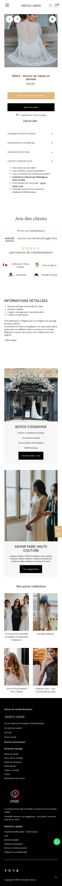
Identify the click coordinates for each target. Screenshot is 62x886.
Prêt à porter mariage (13, 758)
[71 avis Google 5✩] (37, 265)
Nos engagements (31, 569)
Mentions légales (11, 840)
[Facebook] (5, 871)
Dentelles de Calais (49, 275)
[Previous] (9, 19)
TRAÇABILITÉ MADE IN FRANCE (21, 133)
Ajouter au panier (31, 107)
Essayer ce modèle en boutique (31, 95)
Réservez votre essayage (14, 742)
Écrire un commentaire (31, 230)
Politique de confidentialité (15, 852)
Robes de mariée (11, 754)
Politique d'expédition (13, 844)
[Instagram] (9, 871)
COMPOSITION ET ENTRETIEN (21, 143)
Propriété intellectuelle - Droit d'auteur (21, 831)
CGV (6, 836)
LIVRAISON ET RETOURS (18, 152)
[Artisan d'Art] (10, 275)
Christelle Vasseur (28, 880)
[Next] (17, 19)
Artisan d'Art (20, 275)
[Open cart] (56, 5)
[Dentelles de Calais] (36, 275)
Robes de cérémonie (13, 762)
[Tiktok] (17, 871)
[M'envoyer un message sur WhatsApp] (56, 841)
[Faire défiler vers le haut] (55, 877)
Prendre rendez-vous (31, 455)
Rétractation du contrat (14, 778)
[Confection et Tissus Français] (5, 265)
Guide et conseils (11, 770)
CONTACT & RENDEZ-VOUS (19, 161)
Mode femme (10, 766)
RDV (58, 529)
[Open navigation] (7, 5)
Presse (7, 774)
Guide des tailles (30, 121)
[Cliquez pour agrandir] (52, 19)
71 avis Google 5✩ (49, 265)
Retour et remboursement (15, 848)
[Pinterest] (13, 871)
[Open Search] (50, 5)
